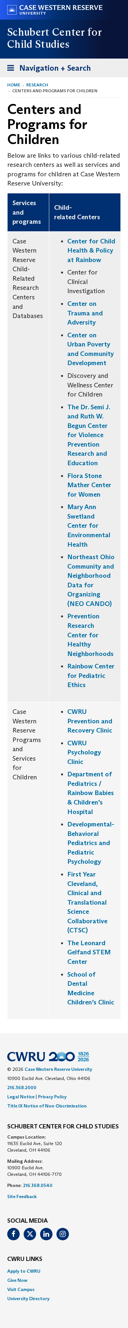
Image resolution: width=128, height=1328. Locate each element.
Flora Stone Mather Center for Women (89, 485)
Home (13, 84)
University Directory (28, 1298)
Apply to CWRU (23, 1271)
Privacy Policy (52, 1097)
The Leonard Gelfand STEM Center (89, 952)
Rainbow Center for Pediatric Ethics (91, 675)
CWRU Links (24, 1259)
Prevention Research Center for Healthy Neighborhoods (90, 634)
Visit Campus (20, 1289)
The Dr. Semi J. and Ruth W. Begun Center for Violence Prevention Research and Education (88, 435)
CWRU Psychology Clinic (84, 752)
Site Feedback (22, 1196)
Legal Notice (20, 1097)
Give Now (17, 1280)
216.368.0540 (38, 1185)
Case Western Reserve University (58, 1069)
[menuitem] (64, 1271)
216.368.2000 (21, 1087)
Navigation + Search (47, 70)
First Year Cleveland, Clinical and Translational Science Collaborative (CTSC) (87, 902)
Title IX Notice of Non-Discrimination (47, 1106)
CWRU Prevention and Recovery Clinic (89, 721)
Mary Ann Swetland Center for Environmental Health (88, 525)
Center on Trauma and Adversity (85, 313)
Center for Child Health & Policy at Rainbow (91, 250)
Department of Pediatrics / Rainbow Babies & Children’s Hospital (90, 792)
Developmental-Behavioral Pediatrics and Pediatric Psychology (90, 842)
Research (37, 84)
